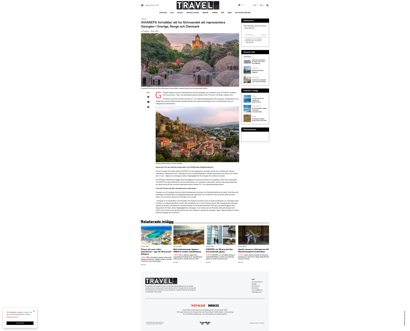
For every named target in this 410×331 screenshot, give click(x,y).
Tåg (222, 13)
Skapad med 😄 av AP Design (257, 323)
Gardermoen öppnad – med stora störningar (259, 80)
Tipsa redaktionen (257, 290)
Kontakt (254, 284)
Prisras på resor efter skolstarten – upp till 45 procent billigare (156, 251)
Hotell (180, 13)
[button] (148, 97)
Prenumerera (256, 286)
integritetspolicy (249, 42)
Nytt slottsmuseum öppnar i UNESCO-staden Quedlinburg (187, 250)
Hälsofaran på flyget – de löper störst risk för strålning (259, 61)
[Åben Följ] (263, 5)
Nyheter (163, 13)
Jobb (229, 13)
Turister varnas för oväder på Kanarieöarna (258, 100)
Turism (215, 13)
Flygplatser (255, 68)
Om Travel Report (243, 13)
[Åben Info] (257, 5)
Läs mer (143, 264)
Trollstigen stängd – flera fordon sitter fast (259, 119)
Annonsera (255, 288)
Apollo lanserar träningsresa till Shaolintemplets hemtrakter (253, 250)
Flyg (172, 13)
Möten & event (193, 13)
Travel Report (256, 106)
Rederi (205, 13)
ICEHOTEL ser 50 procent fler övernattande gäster (219, 250)
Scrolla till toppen (404, 318)
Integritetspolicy (257, 292)
